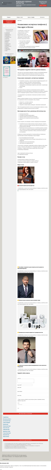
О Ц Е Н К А (6, 42)
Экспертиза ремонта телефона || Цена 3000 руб (26, 159)
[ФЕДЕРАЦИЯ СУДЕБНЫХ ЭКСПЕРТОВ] (8, 4)
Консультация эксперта (25, 440)
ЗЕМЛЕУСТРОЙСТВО (8, 46)
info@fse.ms (43, 3)
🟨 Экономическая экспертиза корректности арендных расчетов (30, 332)
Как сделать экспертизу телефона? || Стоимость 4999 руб (28, 160)
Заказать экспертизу (43, 5)
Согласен (0, 469)
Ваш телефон (20, 391)
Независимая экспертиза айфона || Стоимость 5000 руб (28, 162)
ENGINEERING (7, 38)
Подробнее (11, 467)
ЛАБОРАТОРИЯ (7, 40)
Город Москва (5, 417)
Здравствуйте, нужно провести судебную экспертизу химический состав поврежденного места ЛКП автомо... (26, 443)
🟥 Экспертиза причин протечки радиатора (26, 185)
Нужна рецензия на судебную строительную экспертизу (16, 446)
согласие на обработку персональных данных (29, 399)
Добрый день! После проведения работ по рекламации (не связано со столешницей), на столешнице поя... (23, 445)
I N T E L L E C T (7, 39)
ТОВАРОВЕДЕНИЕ (7, 49)
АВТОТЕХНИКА (7, 36)
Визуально (18, 378)
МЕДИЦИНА (7, 41)
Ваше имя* (19, 387)
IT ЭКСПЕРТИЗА (7, 32)
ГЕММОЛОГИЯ (7, 48)
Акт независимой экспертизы (23, 154)
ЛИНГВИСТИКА (7, 33)
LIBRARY (6, 50)
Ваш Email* (19, 385)
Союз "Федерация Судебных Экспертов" (19, 456)
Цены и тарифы (31, 17)
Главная (8, 17)
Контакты (42, 17)
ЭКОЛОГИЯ (6, 47)
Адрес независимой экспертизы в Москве (25, 153)
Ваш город (19, 395)
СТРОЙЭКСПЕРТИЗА (8, 37)
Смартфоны (19, 20)
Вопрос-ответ (20, 17)
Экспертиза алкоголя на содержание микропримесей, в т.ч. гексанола (20, 444)
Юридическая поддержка (9, 21)
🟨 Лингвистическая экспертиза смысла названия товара (29, 300)
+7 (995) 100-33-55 (43, 2)
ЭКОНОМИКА (7, 45)
